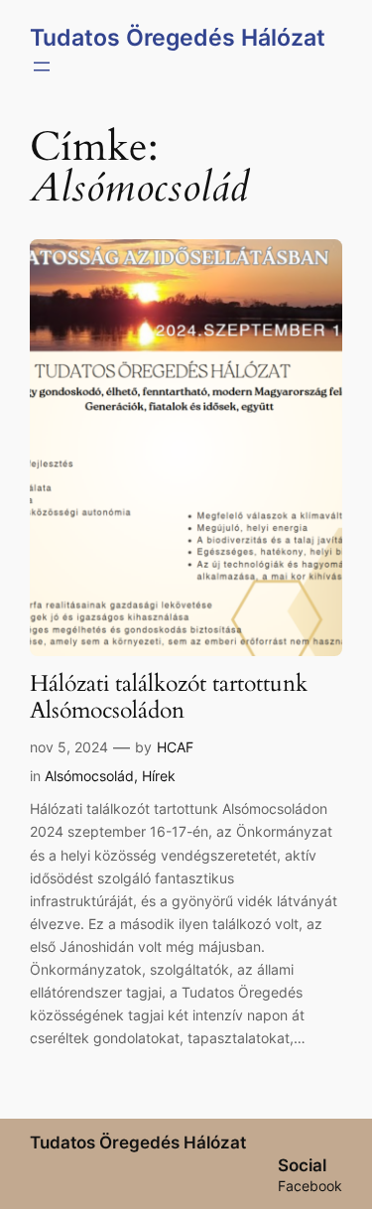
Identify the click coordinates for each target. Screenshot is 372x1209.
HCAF (175, 747)
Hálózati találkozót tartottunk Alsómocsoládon (169, 698)
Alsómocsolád (89, 775)
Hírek (159, 775)
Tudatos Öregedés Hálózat (177, 37)
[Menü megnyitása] (42, 66)
